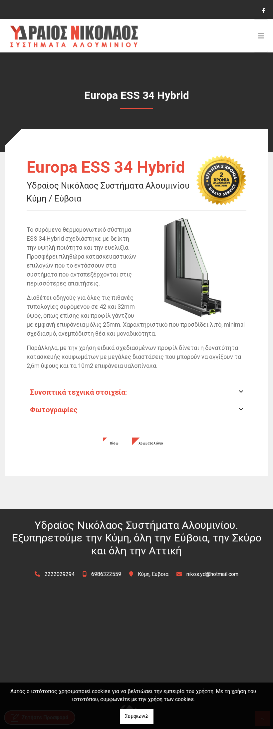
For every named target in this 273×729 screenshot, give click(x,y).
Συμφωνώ (136, 716)
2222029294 (60, 574)
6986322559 (106, 574)
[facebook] (263, 10)
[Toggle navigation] (261, 35)
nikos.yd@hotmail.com (212, 574)
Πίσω (114, 443)
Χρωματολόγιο (150, 443)
